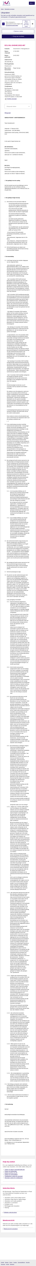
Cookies (15, 1262)
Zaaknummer (8, 59)
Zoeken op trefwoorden (11, 1171)
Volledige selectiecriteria (10, 1212)
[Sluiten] (32, 24)
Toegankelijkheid (21, 1262)
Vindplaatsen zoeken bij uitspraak (14, 1176)
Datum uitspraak (7, 52)
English (2, 1262)
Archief (7, 1264)
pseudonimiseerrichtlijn (12, 25)
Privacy (10, 1262)
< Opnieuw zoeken (18, 31)
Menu (31, 3)
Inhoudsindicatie (9, 72)
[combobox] (18, 106)
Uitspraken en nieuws (9, 9)
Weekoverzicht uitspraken (11, 1229)
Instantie (7, 48)
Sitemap (6, 1262)
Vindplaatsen (8, 86)
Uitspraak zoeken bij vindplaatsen (14, 1178)
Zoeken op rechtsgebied (11, 1174)
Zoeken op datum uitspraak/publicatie (15, 1169)
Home (2, 9)
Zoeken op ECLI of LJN (11, 1173)
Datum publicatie (7, 56)
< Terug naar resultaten (18, 36)
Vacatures (3, 1264)
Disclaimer (12, 1264)
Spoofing (28, 1262)
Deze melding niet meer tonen (26, 24)
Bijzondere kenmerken (8, 68)
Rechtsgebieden (9, 64)
